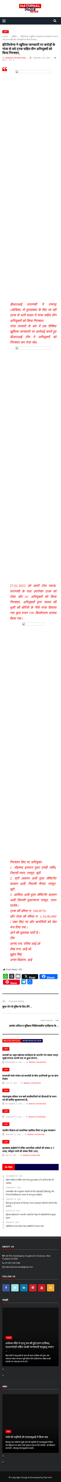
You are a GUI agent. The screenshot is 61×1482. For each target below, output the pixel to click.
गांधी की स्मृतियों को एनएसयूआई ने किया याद (26, 1437)
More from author (32, 1040)
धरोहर (8, 1431)
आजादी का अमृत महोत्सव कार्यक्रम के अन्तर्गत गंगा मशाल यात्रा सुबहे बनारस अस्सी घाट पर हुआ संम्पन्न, (30, 1056)
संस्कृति (9, 1338)
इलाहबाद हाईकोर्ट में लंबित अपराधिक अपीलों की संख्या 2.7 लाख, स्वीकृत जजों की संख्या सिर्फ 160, (28, 1149)
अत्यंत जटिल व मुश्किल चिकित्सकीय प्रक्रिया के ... (34, 1026)
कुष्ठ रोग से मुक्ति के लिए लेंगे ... (17, 1006)
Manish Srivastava (16, 57)
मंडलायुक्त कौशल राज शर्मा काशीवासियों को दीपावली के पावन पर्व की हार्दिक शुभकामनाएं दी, (29, 1098)
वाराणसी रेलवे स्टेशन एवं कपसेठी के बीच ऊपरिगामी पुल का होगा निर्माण (30, 1077)
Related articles (12, 1040)
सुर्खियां (6, 32)
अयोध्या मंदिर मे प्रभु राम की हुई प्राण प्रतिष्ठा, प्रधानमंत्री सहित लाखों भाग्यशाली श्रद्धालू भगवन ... (29, 1346)
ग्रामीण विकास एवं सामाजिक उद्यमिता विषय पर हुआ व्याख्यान (28, 1130)
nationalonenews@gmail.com (19, 1266)
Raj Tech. (48, 1477)
